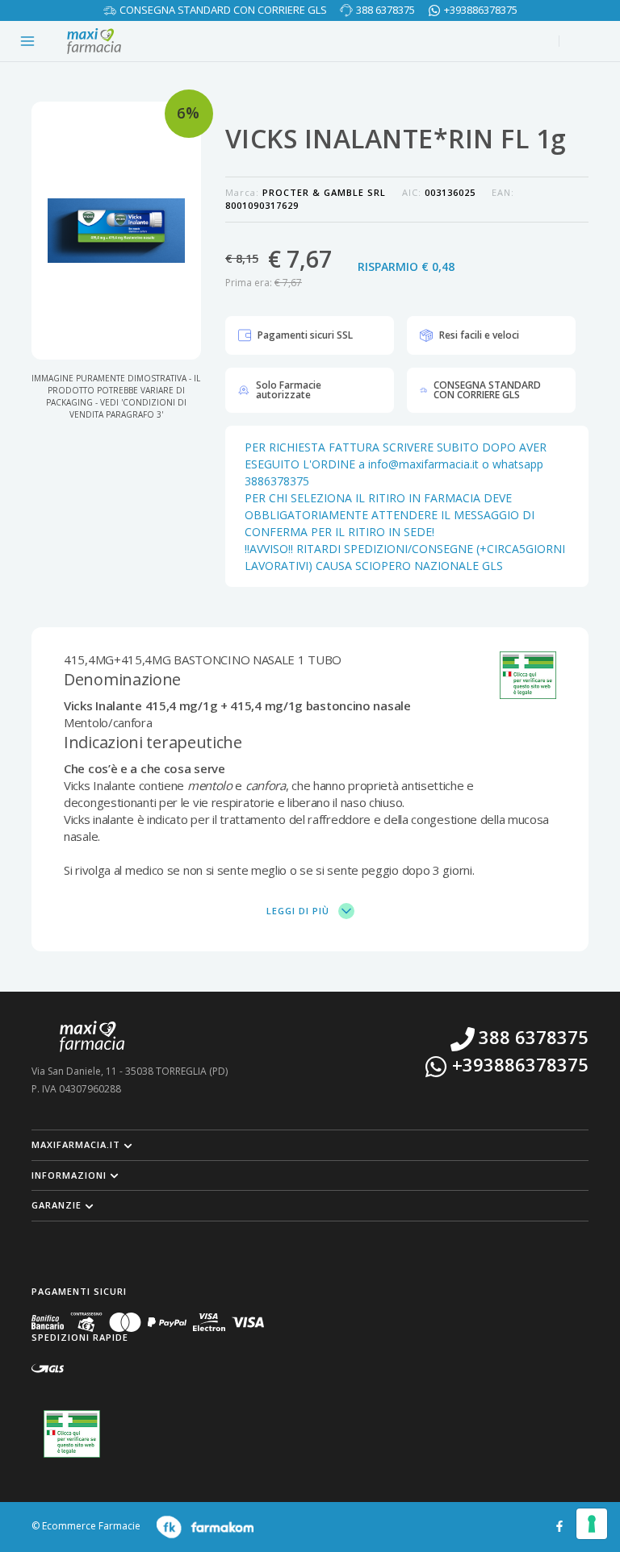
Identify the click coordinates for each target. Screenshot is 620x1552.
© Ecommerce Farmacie (85, 1526)
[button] (310, 1145)
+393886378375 (480, 9)
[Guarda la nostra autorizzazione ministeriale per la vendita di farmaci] (72, 1434)
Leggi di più (299, 911)
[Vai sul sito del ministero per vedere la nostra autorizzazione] (528, 675)
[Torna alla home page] (94, 41)
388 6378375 (385, 9)
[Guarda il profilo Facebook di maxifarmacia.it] (559, 1525)
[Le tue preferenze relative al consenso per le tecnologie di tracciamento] (591, 1523)
